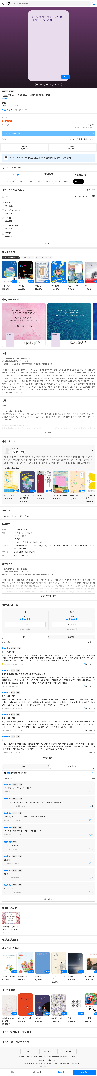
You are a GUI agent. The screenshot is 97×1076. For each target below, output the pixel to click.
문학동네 (5, 106)
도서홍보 (73, 1063)
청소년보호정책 (40, 1063)
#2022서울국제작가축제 (11, 258)
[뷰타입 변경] (94, 196)
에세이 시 (13, 516)
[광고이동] (88, 3)
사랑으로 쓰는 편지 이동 (25, 1009)
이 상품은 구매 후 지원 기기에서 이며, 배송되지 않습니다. (41, 158)
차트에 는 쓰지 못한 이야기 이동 (58, 967)
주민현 (4, 103)
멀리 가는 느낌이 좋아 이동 (60, 487)
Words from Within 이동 (9, 967)
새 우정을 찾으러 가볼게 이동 (51, 212)
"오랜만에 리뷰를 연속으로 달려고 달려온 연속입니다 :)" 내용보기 (48, 678)
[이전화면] (3, 3)
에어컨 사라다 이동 (25, 967)
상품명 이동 (9, 277)
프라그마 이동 (42, 1010)
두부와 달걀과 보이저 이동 (51, 227)
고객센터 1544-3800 (25, 1056)
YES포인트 (5, 125)
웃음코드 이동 (75, 1009)
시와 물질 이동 (51, 219)
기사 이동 (11, 922)
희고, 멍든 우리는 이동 (58, 1009)
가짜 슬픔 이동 (75, 968)
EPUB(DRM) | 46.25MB (23, 552)
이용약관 (19, 1063)
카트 (94, 3)
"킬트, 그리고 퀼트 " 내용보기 (48, 656)
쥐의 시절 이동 (44, 487)
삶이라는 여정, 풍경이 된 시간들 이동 (9, 1010)
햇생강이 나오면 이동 (11, 487)
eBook (5, 516)
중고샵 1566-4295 (53, 1056)
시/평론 (20, 516)
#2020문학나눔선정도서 (43, 258)
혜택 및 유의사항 (25, 629)
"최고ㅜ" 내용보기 (48, 745)
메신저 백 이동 (51, 204)
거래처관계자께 (64, 1063)
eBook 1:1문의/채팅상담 (69, 1056)
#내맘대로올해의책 (27, 258)
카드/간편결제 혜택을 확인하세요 (81, 139)
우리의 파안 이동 (51, 235)
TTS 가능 (19, 539)
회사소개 (55, 1063)
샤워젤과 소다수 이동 (42, 967)
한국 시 (27, 516)
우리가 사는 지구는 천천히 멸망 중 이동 (27, 487)
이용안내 (5, 533)
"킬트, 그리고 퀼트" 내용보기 (48, 700)
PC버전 (49, 1063)
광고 (78, 1063)
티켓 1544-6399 (39, 1056)
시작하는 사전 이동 (77, 487)
